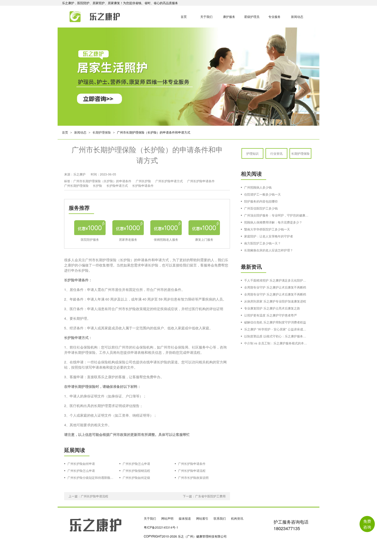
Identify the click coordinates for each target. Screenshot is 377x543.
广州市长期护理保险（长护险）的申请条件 (102, 181)
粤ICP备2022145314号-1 (161, 527)
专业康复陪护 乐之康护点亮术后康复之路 (272, 308)
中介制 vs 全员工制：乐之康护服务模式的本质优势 (276, 343)
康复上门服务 (204, 239)
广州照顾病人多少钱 (258, 187)
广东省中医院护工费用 (210, 496)
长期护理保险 (102, 132)
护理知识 (252, 153)
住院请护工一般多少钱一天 (262, 194)
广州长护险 (143, 181)
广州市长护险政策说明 (193, 477)
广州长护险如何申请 (81, 463)
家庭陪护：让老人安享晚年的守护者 (268, 236)
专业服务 (274, 16)
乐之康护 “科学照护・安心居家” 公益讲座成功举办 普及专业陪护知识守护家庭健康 (276, 329)
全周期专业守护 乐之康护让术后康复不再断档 (275, 287)
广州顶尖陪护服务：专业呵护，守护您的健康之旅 (276, 215)
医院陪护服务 (90, 239)
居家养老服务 (128, 239)
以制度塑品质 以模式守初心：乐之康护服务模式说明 (276, 336)
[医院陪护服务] (90, 227)
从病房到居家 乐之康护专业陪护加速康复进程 (275, 301)
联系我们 (220, 518)
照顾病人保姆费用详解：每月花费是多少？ (273, 222)
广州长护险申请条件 (201, 181)
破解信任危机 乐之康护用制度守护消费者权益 (275, 322)
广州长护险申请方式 (169, 181)
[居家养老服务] (128, 227)
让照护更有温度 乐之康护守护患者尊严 (270, 315)
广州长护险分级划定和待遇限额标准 (91, 477)
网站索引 (202, 518)
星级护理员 (251, 16)
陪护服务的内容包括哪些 (261, 201)
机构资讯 (237, 518)
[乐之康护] (90, 16)
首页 (184, 16)
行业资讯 (276, 153)
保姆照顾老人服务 (166, 239)
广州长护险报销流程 (136, 470)
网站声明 (167, 518)
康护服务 (229, 16)
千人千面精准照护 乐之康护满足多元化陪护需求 (276, 280)
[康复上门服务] (204, 227)
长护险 (97, 185)
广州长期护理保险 (76, 185)
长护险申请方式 (117, 185)
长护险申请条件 (143, 185)
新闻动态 (297, 16)
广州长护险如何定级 (136, 477)
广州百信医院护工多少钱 (261, 208)
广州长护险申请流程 (192, 470)
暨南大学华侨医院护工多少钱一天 (267, 229)
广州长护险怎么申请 (136, 463)
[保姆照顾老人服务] (166, 227)
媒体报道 (185, 518)
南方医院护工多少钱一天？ (262, 243)
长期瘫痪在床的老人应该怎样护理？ (268, 250)
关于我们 (206, 16)
